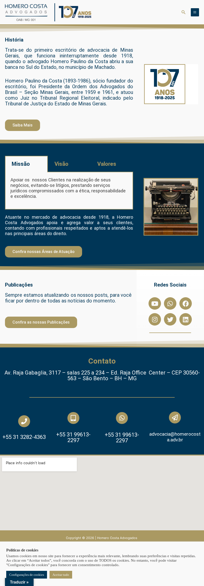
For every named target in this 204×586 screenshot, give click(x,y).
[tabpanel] (69, 190)
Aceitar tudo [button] (60, 575)
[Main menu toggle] (195, 12)
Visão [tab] (61, 164)
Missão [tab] (21, 164)
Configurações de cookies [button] (26, 575)
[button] (183, 12)
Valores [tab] (106, 164)
